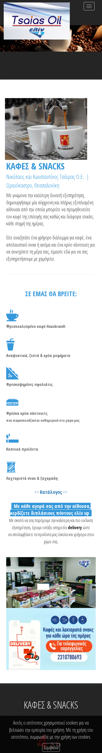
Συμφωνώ (51, 747)
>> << (50, 492)
